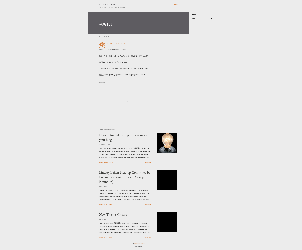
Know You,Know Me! (109, 4)
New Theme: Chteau (113, 214)
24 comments (108, 237)
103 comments (108, 162)
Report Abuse (195, 22)
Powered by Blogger (139, 243)
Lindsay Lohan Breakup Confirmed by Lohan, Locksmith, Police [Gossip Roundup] (124, 177)
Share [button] (155, 80)
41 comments (108, 204)
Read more (148, 162)
